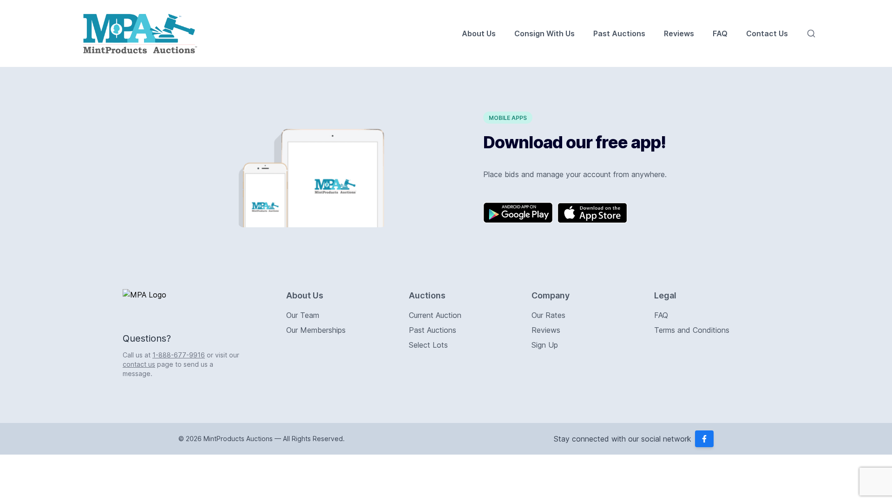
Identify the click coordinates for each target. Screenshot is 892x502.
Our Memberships (316, 330)
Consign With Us (544, 33)
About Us (479, 33)
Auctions (427, 295)
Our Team (302, 315)
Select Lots (428, 345)
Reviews (679, 33)
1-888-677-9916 (178, 355)
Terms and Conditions (691, 330)
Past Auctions (619, 33)
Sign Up (544, 345)
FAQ (720, 33)
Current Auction (435, 315)
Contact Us (767, 33)
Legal (665, 295)
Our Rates (548, 315)
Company (550, 295)
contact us (139, 364)
